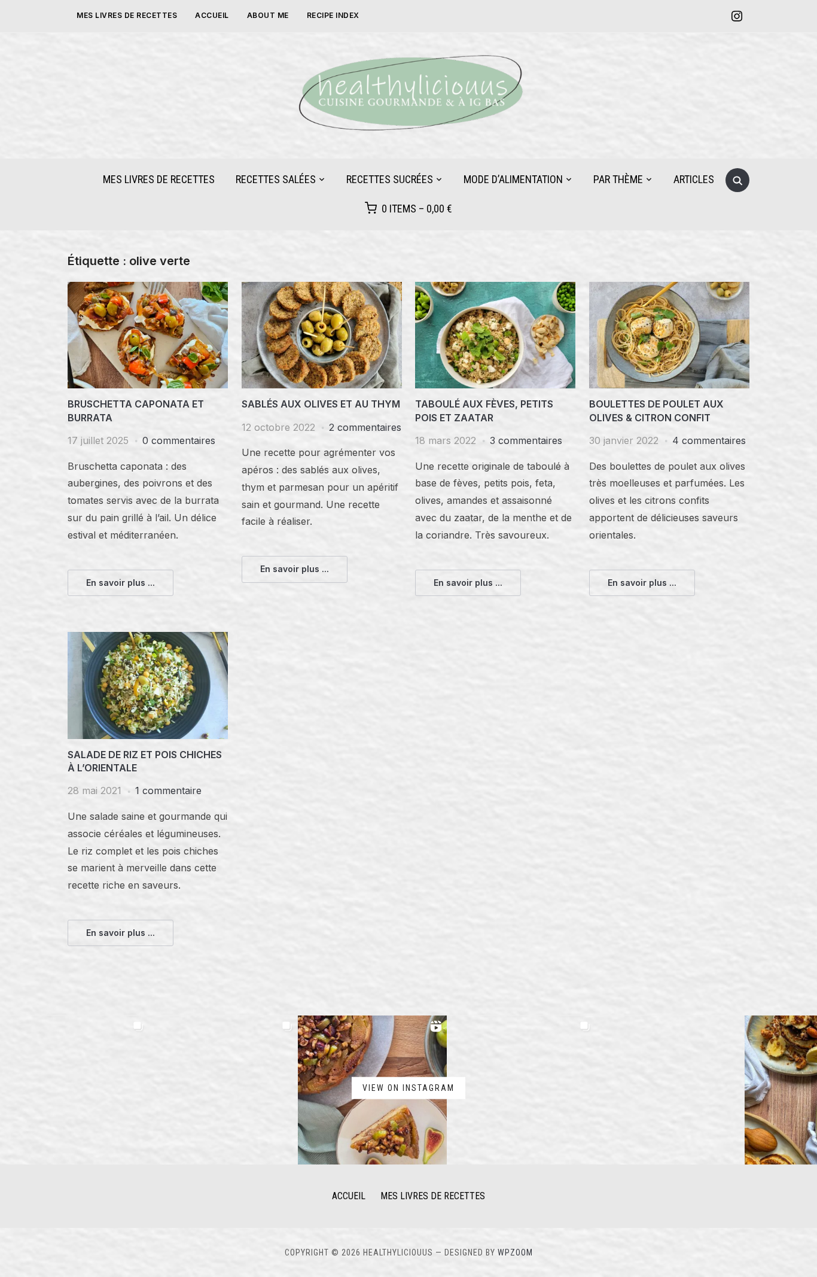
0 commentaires (178, 440)
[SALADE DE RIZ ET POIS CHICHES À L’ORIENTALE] (148, 639)
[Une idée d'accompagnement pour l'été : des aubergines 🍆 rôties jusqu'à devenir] (670, 1089)
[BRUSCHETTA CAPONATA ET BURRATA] (148, 289)
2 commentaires (365, 427)
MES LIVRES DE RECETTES (127, 15)
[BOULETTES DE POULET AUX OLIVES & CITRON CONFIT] (669, 289)
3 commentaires (526, 440)
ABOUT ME (268, 15)
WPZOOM (515, 1252)
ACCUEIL (348, 1196)
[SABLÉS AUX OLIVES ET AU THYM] (322, 289)
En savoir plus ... (120, 582)
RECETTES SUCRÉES (389, 179)
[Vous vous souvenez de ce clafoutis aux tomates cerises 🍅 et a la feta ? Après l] (223, 1089)
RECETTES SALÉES (276, 179)
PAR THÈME (618, 179)
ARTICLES (693, 179)
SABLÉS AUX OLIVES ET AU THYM (321, 404)
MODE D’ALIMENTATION (513, 179)
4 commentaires (709, 440)
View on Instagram (408, 1087)
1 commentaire (168, 790)
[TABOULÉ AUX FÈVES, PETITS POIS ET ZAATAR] (495, 289)
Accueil (212, 15)
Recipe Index (333, 15)
